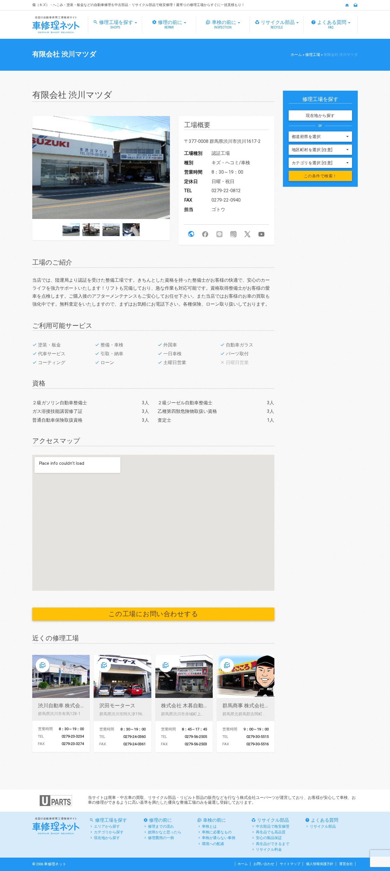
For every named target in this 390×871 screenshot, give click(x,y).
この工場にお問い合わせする (153, 614)
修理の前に (170, 24)
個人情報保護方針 (319, 864)
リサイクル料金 (269, 849)
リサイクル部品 (278, 24)
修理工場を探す (116, 24)
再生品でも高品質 (271, 832)
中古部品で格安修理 (272, 826)
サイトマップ (290, 864)
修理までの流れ (161, 826)
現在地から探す (320, 115)
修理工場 (312, 54)
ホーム (296, 54)
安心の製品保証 (269, 838)
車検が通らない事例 (218, 838)
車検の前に (224, 24)
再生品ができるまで (272, 844)
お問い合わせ (264, 864)
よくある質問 (332, 24)
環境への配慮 (213, 844)
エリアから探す (107, 826)
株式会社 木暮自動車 (184, 705)
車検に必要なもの (217, 832)
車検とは (209, 826)
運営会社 (346, 864)
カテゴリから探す (109, 832)
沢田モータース (117, 705)
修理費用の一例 (161, 838)
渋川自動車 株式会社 (61, 705)
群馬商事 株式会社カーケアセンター (264, 705)
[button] (191, 234)
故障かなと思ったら (164, 832)
